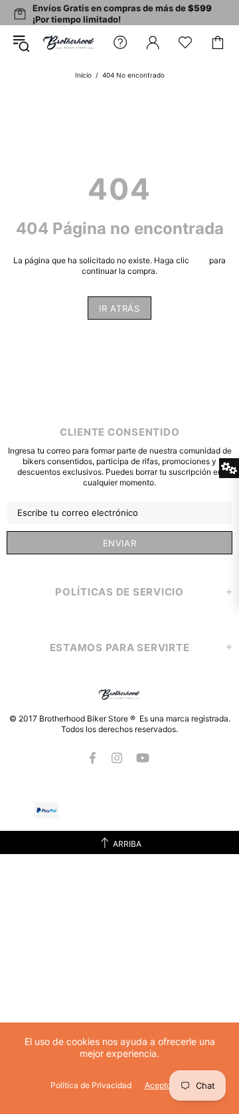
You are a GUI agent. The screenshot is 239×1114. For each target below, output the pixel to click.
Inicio (83, 75)
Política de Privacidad (90, 1085)
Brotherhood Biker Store (69, 42)
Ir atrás (119, 308)
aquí (199, 260)
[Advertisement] (119, 973)
